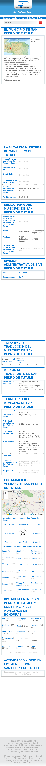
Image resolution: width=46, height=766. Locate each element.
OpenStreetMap (29, 514)
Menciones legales (12, 756)
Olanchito (20, 646)
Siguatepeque (36, 646)
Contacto (8, 758)
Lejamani (20, 570)
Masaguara (6, 564)
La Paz (22, 277)
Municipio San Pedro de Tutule (32, 18)
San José (9, 542)
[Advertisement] (23, 114)
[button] (6, 493)
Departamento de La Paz (11, 18)
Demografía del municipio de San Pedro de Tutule (18, 208)
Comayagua (36, 590)
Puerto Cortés (36, 639)
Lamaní (5, 584)
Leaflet (11, 514)
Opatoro (34, 558)
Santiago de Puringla (36, 552)
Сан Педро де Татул (21, 360)
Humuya (34, 565)
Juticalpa (20, 639)
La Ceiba (34, 625)
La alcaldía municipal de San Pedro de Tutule (23, 151)
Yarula (4, 590)
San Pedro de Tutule (23, 12)
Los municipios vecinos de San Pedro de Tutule (23, 483)
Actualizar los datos (12, 80)
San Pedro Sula (37, 619)
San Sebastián (37, 577)
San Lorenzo (7, 619)
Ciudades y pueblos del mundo (28, 758)
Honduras (23, 273)
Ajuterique (35, 571)
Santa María (9, 524)
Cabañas (34, 583)
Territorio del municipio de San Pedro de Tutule (18, 402)
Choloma (5, 625)
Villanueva (20, 631)
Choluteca (35, 631)
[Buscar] (40, 22)
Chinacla (20, 558)
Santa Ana (20, 577)
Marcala (5, 578)
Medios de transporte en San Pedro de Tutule (20, 373)
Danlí (18, 626)
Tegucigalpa (21, 619)
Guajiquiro (37, 533)
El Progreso (7, 631)
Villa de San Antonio (21, 584)
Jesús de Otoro (22, 590)
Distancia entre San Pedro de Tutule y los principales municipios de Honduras (21, 606)
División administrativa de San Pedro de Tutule (23, 264)
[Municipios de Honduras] (23, 4)
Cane (4, 571)
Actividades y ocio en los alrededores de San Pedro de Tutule (23, 664)
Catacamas (6, 646)
